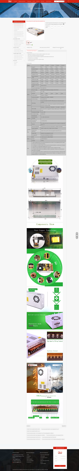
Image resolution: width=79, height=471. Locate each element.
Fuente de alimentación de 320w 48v (49, 437)
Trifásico (15, 63)
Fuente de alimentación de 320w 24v (34, 437)
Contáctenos (29, 462)
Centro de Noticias (30, 460)
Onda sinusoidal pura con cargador (19, 51)
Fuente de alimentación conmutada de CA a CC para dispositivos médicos (40, 433)
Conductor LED (16, 29)
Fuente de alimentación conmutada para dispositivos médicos (53, 439)
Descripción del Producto (32, 50)
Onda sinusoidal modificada (18, 50)
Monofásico (16, 62)
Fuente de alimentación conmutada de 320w (54, 435)
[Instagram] (63, 448)
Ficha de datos (41, 50)
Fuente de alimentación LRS (18, 26)
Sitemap (46, 469)
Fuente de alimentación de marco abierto (19, 34)
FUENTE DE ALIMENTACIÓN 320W (33, 429)
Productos (29, 456)
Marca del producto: (43, 47)
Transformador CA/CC (17, 53)
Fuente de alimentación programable (19, 33)
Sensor (41, 462)
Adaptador (15, 30)
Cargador (15, 37)
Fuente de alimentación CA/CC (18, 23)
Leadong (43, 469)
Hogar (28, 454)
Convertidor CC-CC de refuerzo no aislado (19, 43)
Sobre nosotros (29, 459)
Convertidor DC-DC (43, 457)
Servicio (28, 457)
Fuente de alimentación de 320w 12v (33, 439)
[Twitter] (61, 448)
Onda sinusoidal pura (17, 49)
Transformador (43, 463)
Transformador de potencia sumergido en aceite (19, 57)
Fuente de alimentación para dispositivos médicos (36, 435)
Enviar (60, 465)
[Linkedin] (60, 448)
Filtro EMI (15, 60)
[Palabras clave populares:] (63, 1)
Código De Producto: (56, 47)
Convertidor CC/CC (16, 38)
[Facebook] (56, 448)
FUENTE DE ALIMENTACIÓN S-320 (33, 431)
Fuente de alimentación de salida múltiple (19, 31)
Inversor (41, 459)
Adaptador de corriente (44, 460)
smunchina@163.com (17, 462)
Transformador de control (18, 56)
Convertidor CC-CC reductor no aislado (19, 41)
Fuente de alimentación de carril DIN (19, 27)
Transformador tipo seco (18, 59)
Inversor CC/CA (16, 47)
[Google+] (58, 448)
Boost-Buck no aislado (17, 44)
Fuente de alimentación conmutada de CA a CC (50, 429)
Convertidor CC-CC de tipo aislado (19, 40)
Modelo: (28, 47)
